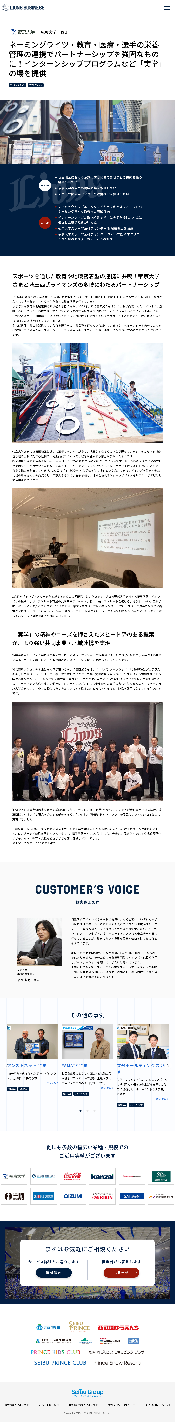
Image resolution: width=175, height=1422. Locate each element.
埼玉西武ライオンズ (15, 1405)
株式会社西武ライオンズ (82, 1405)
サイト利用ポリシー (156, 1405)
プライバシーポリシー (120, 1405)
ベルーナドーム (47, 1405)
